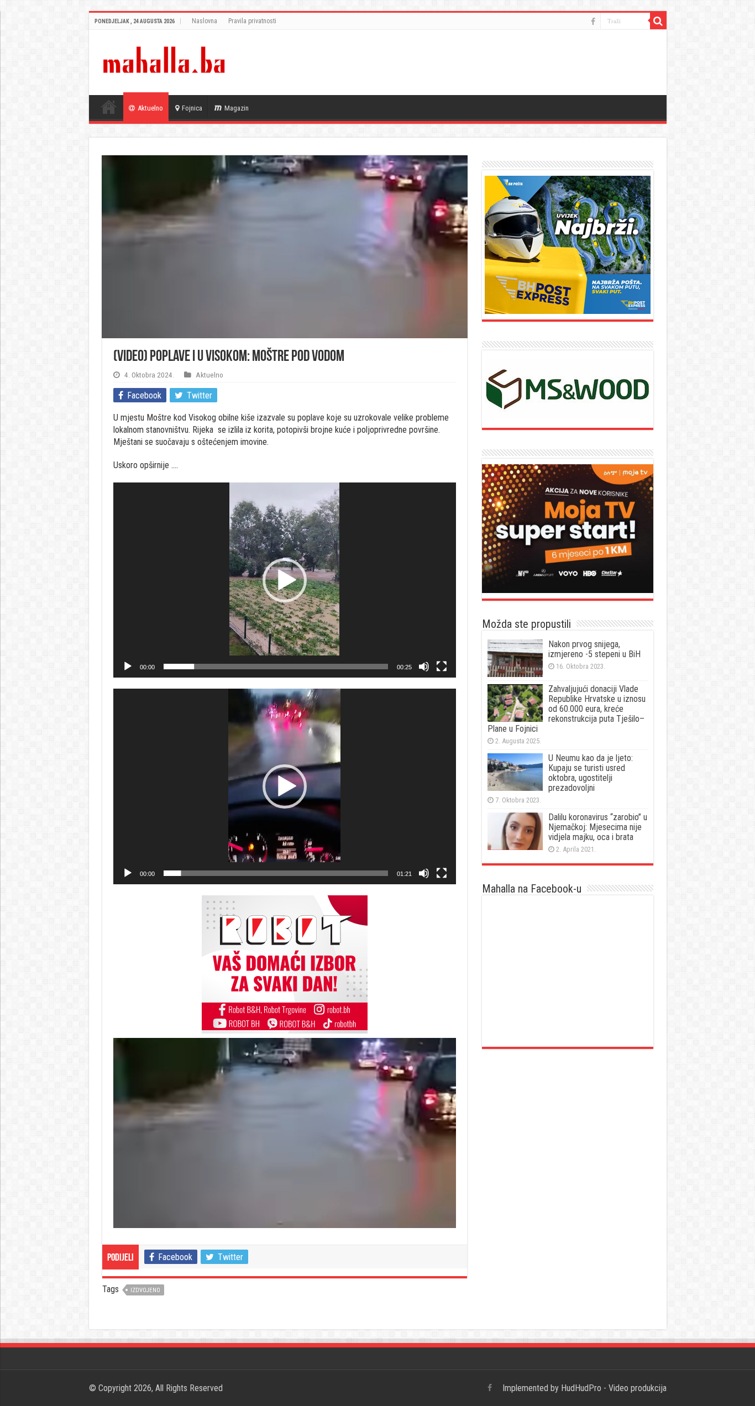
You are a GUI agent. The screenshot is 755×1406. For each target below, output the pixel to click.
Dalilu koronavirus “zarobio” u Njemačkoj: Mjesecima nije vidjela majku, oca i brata (597, 827)
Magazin (236, 108)
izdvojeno (145, 1290)
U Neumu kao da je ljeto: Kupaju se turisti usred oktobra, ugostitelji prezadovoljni (590, 773)
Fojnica (192, 108)
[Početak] (127, 666)
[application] (284, 580)
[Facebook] (593, 21)
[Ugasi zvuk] (423, 666)
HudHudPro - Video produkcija (614, 1388)
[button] (285, 580)
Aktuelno (150, 108)
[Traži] (658, 21)
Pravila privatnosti (252, 21)
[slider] (276, 666)
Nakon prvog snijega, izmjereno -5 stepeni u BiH (594, 649)
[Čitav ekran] (441, 666)
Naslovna (204, 21)
